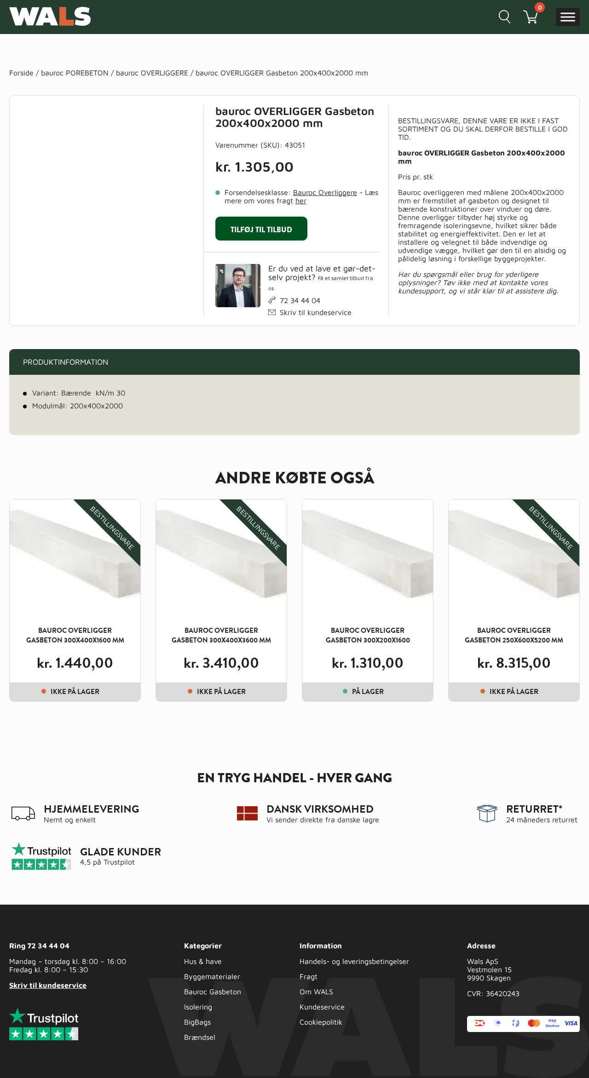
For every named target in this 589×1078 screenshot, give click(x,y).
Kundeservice (322, 1007)
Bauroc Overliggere (325, 192)
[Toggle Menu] (567, 16)
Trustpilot (119, 862)
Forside (21, 73)
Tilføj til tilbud (261, 229)
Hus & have (203, 961)
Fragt (309, 976)
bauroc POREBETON (75, 73)
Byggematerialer (212, 976)
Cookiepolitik (321, 1022)
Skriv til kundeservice (316, 312)
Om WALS (316, 991)
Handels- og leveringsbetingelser (354, 961)
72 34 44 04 (300, 300)
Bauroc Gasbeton (212, 991)
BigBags (197, 1022)
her (300, 200)
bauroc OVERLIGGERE (152, 73)
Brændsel (199, 1037)
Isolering (198, 1007)
